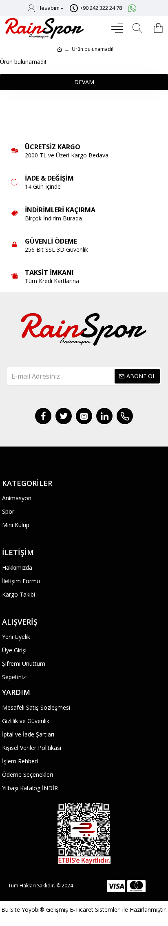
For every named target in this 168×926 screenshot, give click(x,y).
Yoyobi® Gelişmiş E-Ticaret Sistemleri (71, 909)
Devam (84, 82)
